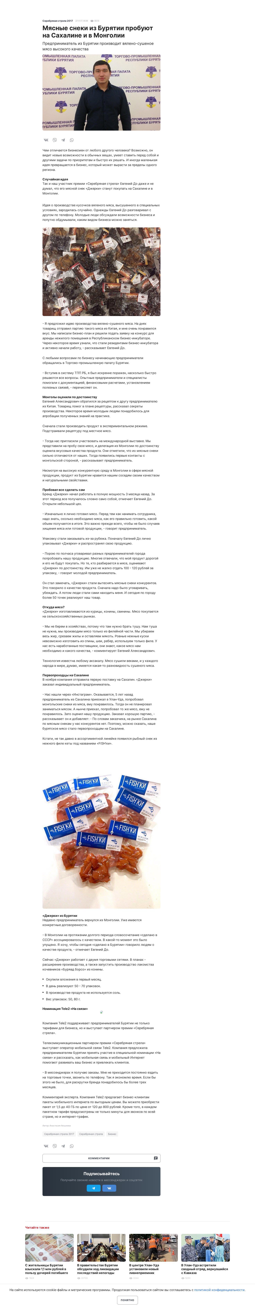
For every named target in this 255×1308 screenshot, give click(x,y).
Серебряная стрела (91, 1133)
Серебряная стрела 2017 (57, 20)
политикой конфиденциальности (219, 1290)
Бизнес (112, 1133)
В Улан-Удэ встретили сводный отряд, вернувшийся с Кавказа (204, 1269)
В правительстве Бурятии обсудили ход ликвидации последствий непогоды (98, 1269)
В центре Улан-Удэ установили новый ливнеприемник (144, 1269)
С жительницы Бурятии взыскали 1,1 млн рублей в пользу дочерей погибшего (46, 1269)
